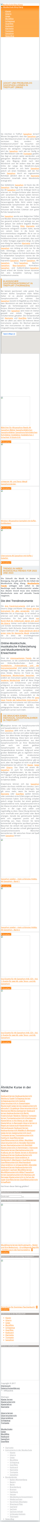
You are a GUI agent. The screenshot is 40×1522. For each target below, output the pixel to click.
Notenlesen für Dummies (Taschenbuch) (18, 1307)
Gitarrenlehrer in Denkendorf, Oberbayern (15, 1158)
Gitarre (8, 14)
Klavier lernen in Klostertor (26, 1152)
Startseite (9, 1447)
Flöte (22, 226)
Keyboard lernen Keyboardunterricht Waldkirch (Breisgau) (18, 1129)
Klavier (8, 11)
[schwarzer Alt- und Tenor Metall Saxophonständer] (15, 479)
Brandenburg (15, 1487)
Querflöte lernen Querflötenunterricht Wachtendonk (18, 1161)
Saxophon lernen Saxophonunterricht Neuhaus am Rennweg (18, 1174)
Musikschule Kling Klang (13, 7)
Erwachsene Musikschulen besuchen (17, 675)
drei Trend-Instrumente (15, 606)
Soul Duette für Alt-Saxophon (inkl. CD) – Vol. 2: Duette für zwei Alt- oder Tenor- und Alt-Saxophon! (19, 1035)
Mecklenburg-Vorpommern (21, 1497)
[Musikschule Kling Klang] (12, 4)
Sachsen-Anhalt (16, 1511)
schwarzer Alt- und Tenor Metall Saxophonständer (14, 482)
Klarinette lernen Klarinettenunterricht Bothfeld (18, 1143)
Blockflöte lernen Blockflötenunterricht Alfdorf (16, 1171)
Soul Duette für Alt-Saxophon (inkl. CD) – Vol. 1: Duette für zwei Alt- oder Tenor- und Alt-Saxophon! (19, 981)
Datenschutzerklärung (10, 1388)
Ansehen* (6, 442)
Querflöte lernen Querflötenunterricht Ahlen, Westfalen (17, 1139)
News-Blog (9, 36)
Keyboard (9, 26)
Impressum (6, 1386)
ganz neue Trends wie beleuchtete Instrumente (20, 698)
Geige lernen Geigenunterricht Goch (16, 1133)
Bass (15, 265)
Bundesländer (11, 1477)
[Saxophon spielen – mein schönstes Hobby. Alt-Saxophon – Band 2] (15, 925)
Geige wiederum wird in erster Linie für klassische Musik (20, 631)
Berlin (12, 1484)
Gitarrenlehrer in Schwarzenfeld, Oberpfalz (19, 1165)
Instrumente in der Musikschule (18, 1450)
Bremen (13, 1489)
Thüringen (14, 1516)
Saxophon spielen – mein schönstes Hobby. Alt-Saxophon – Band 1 (19, 880)
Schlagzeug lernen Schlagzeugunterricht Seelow (15, 1099)
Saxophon (9, 33)
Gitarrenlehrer (7, 1418)
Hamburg (14, 1492)
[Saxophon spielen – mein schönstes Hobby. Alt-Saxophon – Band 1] (15, 876)
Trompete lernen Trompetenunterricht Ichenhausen (18, 1116)
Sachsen (13, 1509)
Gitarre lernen (7, 1413)
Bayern (13, 1482)
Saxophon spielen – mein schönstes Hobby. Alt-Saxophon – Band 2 (19, 928)
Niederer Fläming (20, 1115)
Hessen (13, 1494)
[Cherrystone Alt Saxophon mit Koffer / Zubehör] (15, 553)
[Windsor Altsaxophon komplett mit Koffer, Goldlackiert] (15, 518)
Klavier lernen (7, 1399)
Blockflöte (9, 18)
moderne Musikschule (10, 680)
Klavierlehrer (6, 1404)
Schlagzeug (10, 21)
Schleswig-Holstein (17, 1514)
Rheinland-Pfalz (16, 1504)
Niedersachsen (16, 1499)
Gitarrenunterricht (9, 1415)
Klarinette (9, 28)
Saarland (13, 1506)
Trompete (9, 31)
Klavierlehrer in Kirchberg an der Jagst (17, 1120)
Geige (7, 16)
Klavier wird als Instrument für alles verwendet (20, 609)
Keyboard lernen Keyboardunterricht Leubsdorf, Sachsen (16, 1168)
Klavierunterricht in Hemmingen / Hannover (19, 1147)
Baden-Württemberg (18, 1479)
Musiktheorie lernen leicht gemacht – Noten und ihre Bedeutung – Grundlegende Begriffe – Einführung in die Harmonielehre (20, 1247)
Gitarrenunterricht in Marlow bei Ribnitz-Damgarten (19, 1109)
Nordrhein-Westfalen (18, 1502)
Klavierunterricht (8, 1402)
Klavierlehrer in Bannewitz (12, 1123)
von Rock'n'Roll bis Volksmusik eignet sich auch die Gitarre (20, 621)
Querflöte (9, 23)
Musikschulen (6, 1429)
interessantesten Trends (20, 658)
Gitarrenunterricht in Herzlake (13, 1142)
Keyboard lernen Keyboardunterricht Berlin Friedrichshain (18, 1113)
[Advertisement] (20, 59)
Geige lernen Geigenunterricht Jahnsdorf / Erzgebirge (19, 1107)
